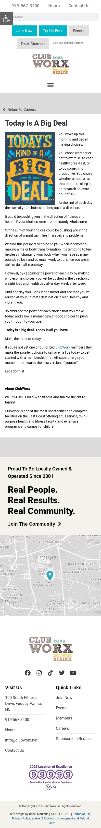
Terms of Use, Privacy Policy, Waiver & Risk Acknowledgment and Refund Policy (51, 818)
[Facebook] (27, 672)
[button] (6, 18)
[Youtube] (73, 672)
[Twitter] (61, 672)
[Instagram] (39, 672)
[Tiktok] (50, 672)
